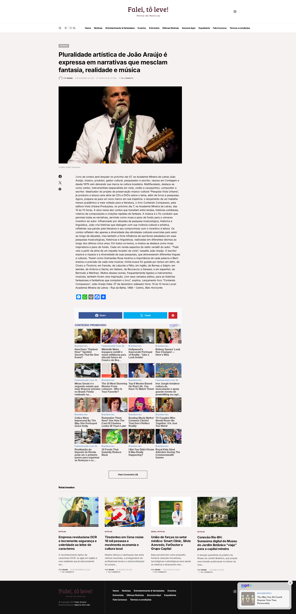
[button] (60, 28)
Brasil (154, 531)
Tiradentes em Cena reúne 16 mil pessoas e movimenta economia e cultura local (124, 543)
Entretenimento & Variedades (149, 590)
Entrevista (118, 595)
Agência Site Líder (82, 605)
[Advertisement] (214, 86)
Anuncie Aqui (154, 595)
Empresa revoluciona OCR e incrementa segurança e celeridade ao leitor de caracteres (78, 543)
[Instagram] (234, 11)
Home (116, 590)
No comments (127, 78)
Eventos (172, 590)
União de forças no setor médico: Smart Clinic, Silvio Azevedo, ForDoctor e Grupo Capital (171, 543)
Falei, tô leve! (80, 602)
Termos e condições (140, 599)
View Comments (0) (128, 474)
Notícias (64, 46)
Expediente (170, 595)
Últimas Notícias (135, 595)
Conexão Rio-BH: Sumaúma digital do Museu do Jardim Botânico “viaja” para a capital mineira (217, 543)
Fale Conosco (120, 599)
